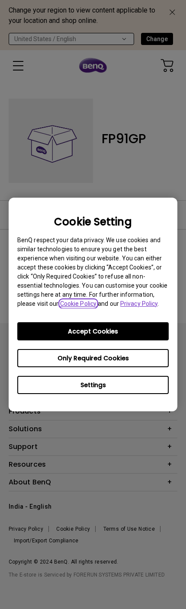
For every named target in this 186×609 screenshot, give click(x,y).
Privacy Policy (138, 303)
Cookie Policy (78, 303)
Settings (93, 385)
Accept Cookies (93, 331)
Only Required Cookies (93, 358)
